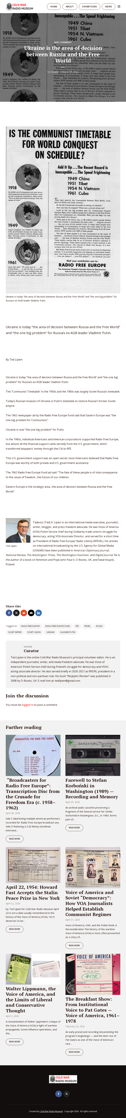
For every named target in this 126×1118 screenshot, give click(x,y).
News (108, 6)
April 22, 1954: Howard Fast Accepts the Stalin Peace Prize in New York (33, 892)
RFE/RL (87, 626)
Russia (99, 626)
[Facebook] (58, 1094)
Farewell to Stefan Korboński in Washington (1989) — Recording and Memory (91, 788)
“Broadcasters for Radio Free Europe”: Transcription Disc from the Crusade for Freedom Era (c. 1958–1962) (33, 794)
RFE (77, 626)
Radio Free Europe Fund (57, 626)
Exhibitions (89, 6)
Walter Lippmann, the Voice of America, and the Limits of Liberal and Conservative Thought (31, 1000)
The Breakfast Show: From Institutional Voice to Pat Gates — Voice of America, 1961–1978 (92, 1010)
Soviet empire (14, 632)
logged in (27, 705)
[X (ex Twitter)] (66, 1094)
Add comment (63, 42)
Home (53, 6)
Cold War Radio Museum (51, 1111)
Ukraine (50, 632)
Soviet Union (34, 632)
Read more (14, 838)
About (70, 6)
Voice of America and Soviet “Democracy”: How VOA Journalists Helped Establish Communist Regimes (89, 903)
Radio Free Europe (30, 626)
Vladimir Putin (67, 632)
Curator (55, 71)
